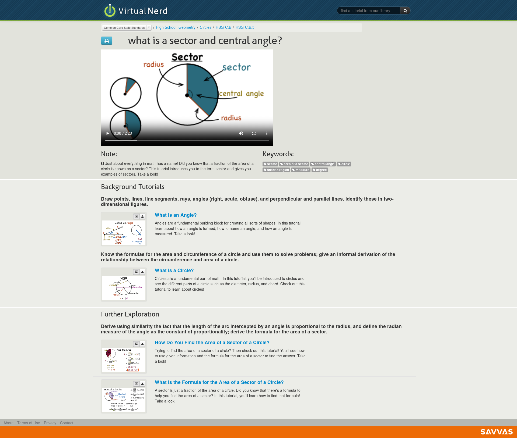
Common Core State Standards (124, 28)
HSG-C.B (223, 27)
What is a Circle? (174, 270)
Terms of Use (28, 422)
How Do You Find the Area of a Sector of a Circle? (212, 342)
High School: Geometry (175, 27)
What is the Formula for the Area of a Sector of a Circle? (219, 382)
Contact (66, 422)
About (8, 422)
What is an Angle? (176, 214)
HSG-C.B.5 (245, 27)
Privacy (50, 422)
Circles (205, 27)
